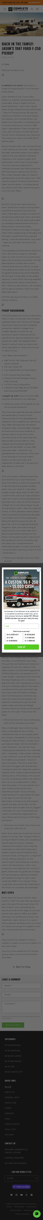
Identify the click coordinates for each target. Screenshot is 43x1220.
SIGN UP (21, 647)
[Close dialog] (38, 570)
